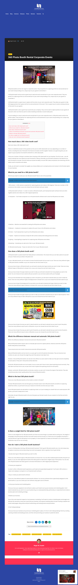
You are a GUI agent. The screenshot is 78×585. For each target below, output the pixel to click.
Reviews (33, 13)
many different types (16, 534)
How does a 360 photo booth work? (17, 129)
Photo (27, 13)
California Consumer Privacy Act (38, 580)
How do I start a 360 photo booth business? (19, 137)
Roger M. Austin (39, 545)
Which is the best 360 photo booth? (17, 133)
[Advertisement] (39, 26)
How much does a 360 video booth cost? (18, 126)
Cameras (16, 13)
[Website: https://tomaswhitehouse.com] (39, 553)
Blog (11, 13)
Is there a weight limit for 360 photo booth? (19, 135)
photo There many (47, 534)
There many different (57, 534)
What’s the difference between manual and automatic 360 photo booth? (26, 131)
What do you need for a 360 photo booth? (19, 128)
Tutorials (39, 13)
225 (23, 41)
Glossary (22, 13)
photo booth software (36, 534)
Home (7, 13)
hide (29, 123)
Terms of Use (38, 578)
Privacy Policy (38, 577)
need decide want (26, 534)
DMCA (39, 581)
